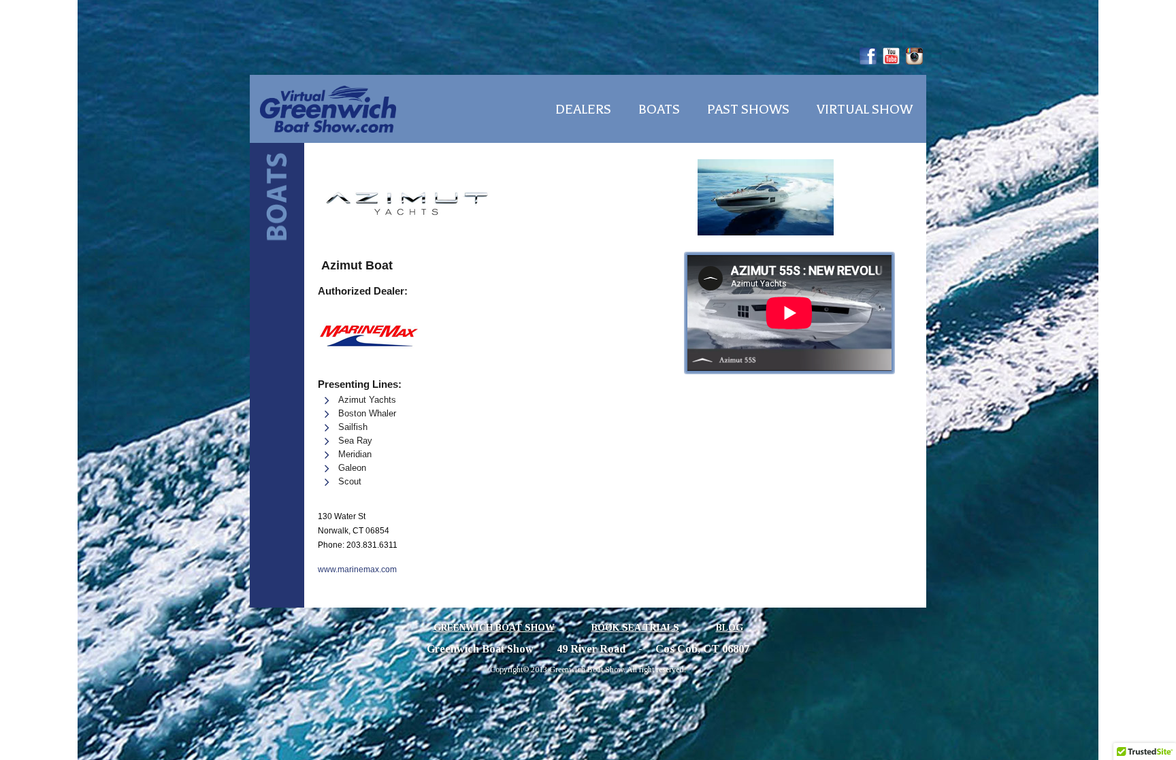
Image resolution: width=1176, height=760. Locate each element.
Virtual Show (865, 109)
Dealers (583, 109)
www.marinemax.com (357, 569)
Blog (729, 628)
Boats (659, 109)
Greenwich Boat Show (494, 628)
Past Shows (748, 109)
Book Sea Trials (635, 628)
